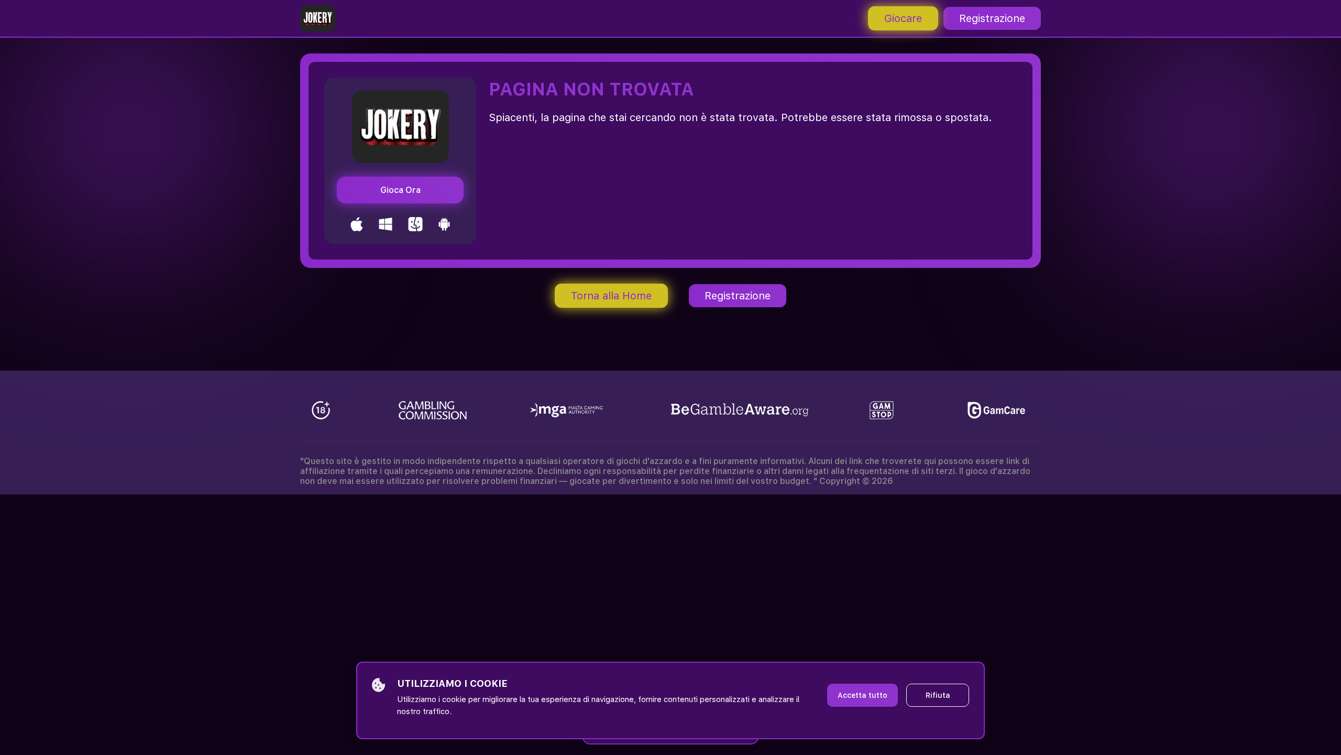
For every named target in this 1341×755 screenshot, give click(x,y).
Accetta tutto (862, 695)
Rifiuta (938, 695)
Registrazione (992, 18)
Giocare (903, 18)
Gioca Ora (400, 190)
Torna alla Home (611, 295)
